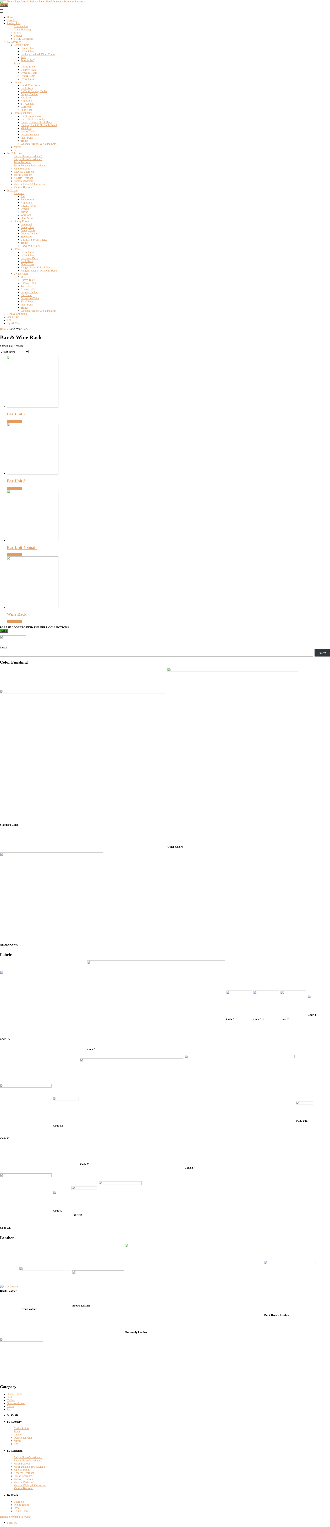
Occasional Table (30, 298)
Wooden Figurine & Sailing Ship (38, 143)
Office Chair (27, 51)
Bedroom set (27, 199)
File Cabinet (27, 264)
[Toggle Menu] (1, 12)
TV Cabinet (27, 103)
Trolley (24, 140)
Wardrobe (26, 106)
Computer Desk (29, 258)
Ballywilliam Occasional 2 (28, 159)
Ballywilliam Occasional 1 (28, 156)
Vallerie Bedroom (23, 177)
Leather (18, 35)
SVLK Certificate (23, 38)
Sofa (23, 57)
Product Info (13, 23)
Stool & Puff (27, 60)
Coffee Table (28, 66)
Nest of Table (28, 131)
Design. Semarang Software (15, 1516)
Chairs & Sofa (21, 44)
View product (14, 421)
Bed (16, 150)
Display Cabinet (29, 94)
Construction (21, 26)
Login (4, 631)
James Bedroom (22, 162)
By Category (14, 41)
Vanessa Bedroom (23, 180)
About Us (12, 20)
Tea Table (26, 286)
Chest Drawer (28, 205)
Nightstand (26, 100)
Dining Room (21, 221)
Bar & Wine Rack (30, 85)
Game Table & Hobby (33, 119)
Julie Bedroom (22, 168)
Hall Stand (26, 97)
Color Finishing (22, 29)
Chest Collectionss (31, 116)
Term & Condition (17, 313)
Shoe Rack (26, 109)
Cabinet (18, 82)
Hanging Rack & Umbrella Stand (39, 125)
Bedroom (19, 193)
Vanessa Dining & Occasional (30, 184)
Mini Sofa (26, 128)
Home (10, 17)
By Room (12, 190)
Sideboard (26, 236)
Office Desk (27, 78)
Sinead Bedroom (23, 174)
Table (17, 63)
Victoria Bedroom (23, 187)
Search (3, 647)
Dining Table (28, 75)
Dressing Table (29, 72)
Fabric (17, 32)
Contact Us (13, 316)
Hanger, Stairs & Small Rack (36, 122)
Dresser (25, 208)
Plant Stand (27, 137)
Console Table (28, 69)
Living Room (21, 273)
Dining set (26, 224)
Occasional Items (23, 112)
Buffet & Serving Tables (34, 91)
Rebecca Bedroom (24, 171)
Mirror (17, 146)
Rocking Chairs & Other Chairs (38, 54)
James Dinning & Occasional (29, 165)
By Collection (14, 153)
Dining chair (27, 48)
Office (17, 248)
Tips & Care (13, 323)
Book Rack (27, 88)
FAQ (9, 320)
